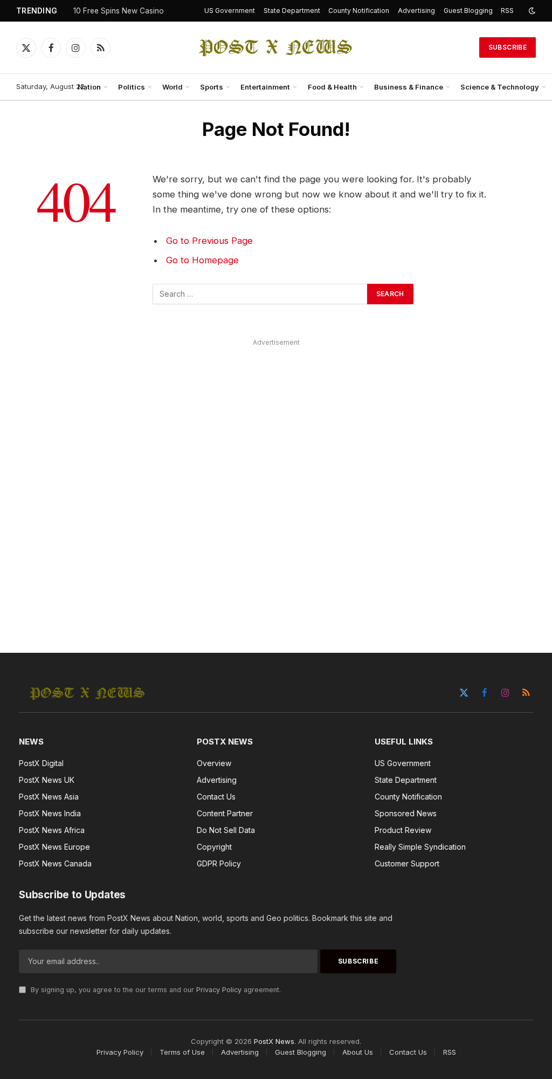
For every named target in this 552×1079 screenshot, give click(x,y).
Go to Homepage (202, 260)
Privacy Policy (219, 990)
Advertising (416, 10)
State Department (292, 10)
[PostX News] (276, 47)
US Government (229, 10)
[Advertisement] (276, 484)
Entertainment (265, 87)
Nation (89, 87)
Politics (131, 87)
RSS (507, 10)
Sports (211, 87)
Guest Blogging (468, 10)
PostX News (274, 1041)
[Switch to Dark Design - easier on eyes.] (531, 11)
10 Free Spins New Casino (118, 10)
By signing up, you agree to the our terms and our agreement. (155, 990)
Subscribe (507, 47)
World (172, 87)
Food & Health (332, 87)
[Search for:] (260, 294)
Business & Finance (408, 87)
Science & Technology (499, 87)
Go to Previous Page (209, 240)
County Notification (358, 10)
